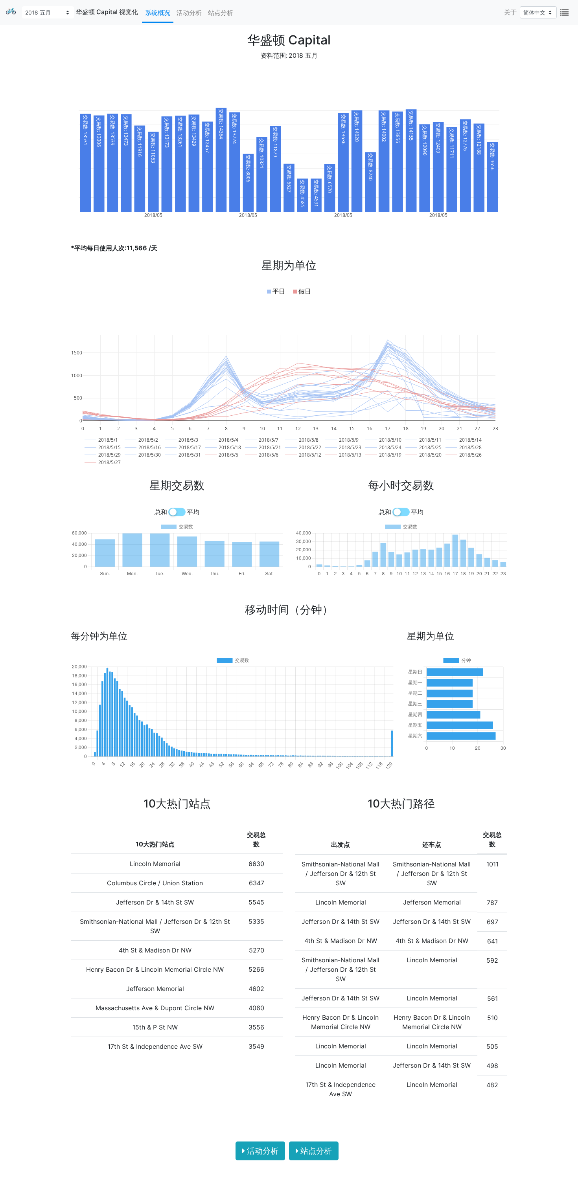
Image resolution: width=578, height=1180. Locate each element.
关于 (510, 12)
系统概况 (157, 13)
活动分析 (189, 13)
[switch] (177, 512)
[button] (276, 291)
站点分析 (220, 13)
